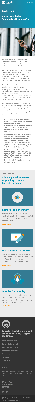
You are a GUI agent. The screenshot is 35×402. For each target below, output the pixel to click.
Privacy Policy (16, 399)
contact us (5, 375)
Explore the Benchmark (10, 344)
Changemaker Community (23, 373)
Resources (5, 357)
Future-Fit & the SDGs (9, 350)
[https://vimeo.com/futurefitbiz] (7, 391)
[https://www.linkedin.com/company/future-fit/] (3, 391)
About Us (5, 360)
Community (6, 353)
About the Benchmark (9, 340)
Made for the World (15, 400)
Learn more (6, 224)
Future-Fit (28, 371)
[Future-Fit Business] (7, 2)
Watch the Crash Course (10, 347)
